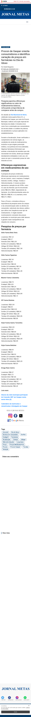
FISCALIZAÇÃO (5, 47)
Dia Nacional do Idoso (19, 115)
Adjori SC (16, 1)
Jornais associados (24, 1)
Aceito (15, 712)
